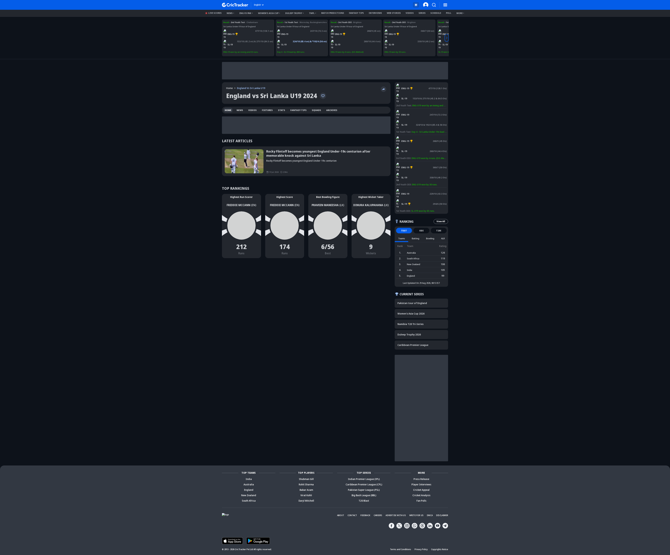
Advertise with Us (396, 515)
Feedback (365, 515)
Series (422, 13)
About (340, 515)
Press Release (421, 479)
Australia (249, 484)
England (248, 489)
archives (331, 110)
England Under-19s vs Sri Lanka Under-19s (243, 22)
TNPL (312, 13)
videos (252, 110)
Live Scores (215, 13)
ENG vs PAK (245, 13)
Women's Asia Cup (268, 13)
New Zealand (248, 495)
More (459, 13)
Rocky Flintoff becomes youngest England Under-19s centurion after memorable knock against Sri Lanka (318, 153)
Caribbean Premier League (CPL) (364, 484)
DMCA (430, 515)
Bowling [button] (430, 238)
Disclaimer (442, 515)
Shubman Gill (306, 479)
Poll (448, 13)
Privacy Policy (421, 549)
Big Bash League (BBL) (364, 495)
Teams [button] (401, 238)
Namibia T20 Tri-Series (410, 324)
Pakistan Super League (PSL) (364, 489)
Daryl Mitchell (306, 500)
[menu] (445, 5)
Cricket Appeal (421, 489)
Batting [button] (415, 238)
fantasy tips (298, 110)
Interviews (375, 13)
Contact (352, 515)
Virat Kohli (306, 495)
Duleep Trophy (293, 13)
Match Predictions (332, 13)
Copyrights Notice (439, 549)
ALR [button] (443, 238)
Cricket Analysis (421, 495)
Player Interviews (421, 484)
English (257, 4)
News (230, 13)
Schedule (435, 13)
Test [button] (404, 230)
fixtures (267, 110)
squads (316, 110)
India (249, 479)
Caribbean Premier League (412, 345)
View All (441, 221)
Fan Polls (421, 500)
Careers (378, 515)
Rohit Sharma (306, 484)
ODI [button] (421, 230)
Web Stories (394, 13)
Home (229, 88)
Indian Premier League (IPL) (364, 479)
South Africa (249, 500)
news (240, 110)
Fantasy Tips (356, 13)
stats (281, 110)
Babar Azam (306, 489)
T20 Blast (364, 500)
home (228, 110)
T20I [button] (438, 230)
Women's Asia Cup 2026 (411, 313)
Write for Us (416, 515)
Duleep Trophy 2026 (409, 334)
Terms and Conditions (400, 549)
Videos (410, 13)
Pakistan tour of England (412, 303)
